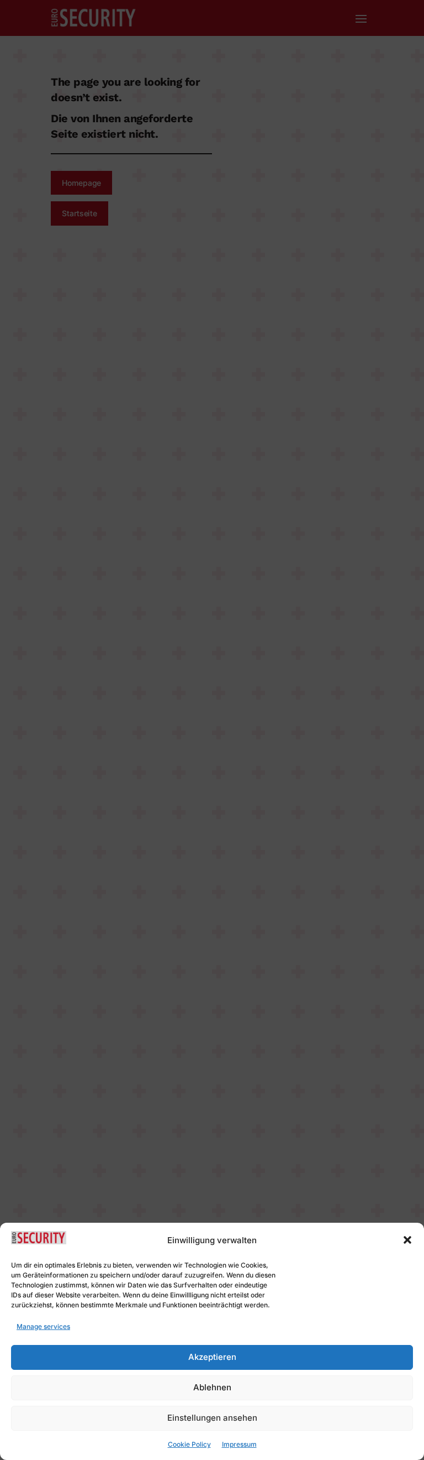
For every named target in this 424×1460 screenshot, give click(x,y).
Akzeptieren (212, 1357)
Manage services (43, 1326)
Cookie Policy (189, 1444)
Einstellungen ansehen (212, 1417)
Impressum (239, 1444)
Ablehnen (212, 1387)
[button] (407, 1239)
